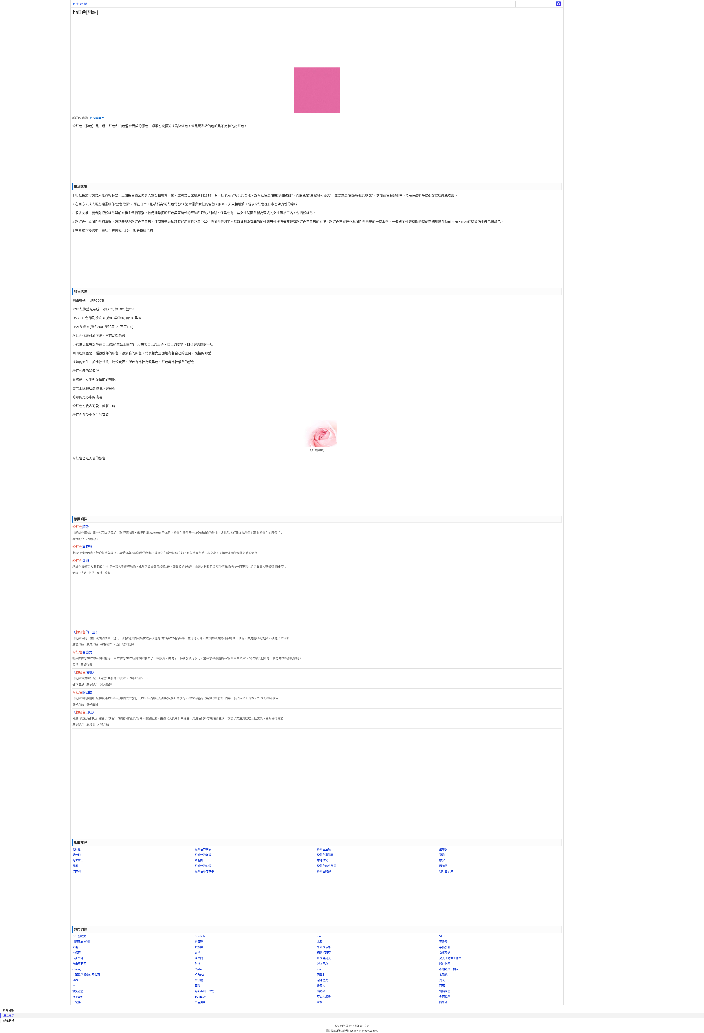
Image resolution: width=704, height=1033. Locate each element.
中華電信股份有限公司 (86, 974)
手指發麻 (444, 947)
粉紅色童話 (324, 849)
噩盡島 (443, 941)
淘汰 (442, 980)
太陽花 (443, 974)
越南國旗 (322, 963)
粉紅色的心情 (203, 865)
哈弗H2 (199, 974)
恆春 (75, 980)
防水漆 (443, 1002)
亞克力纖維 (324, 996)
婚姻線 (199, 947)
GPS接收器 (79, 936)
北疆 (319, 941)
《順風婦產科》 (82, 941)
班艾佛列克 (324, 958)
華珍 (197, 985)
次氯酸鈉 (444, 952)
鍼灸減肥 (77, 991)
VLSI (442, 936)
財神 (197, 963)
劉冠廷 (199, 941)
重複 (319, 1002)
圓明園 (199, 860)
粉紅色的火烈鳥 (326, 865)
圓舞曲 (321, 974)
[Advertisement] (181, 41)
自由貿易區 (79, 963)
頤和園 (443, 865)
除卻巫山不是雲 (204, 991)
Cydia (198, 969)
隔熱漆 (321, 991)
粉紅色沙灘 (446, 871)
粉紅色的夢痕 (203, 849)
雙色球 (76, 854)
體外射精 (444, 963)
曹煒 (442, 854)
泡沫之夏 (322, 980)
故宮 (442, 860)
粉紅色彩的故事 (204, 871)
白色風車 (200, 1002)
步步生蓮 (77, 958)
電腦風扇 (444, 991)
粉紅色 (76, 849)
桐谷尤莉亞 (324, 952)
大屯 (75, 947)
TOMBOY (201, 996)
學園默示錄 (324, 947)
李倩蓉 (76, 952)
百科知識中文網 (360, 1025)
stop (319, 936)
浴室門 (199, 958)
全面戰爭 (444, 996)
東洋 (197, 952)
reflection (77, 996)
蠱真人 (321, 985)
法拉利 (76, 871)
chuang (76, 969)
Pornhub (200, 936)
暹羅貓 (443, 849)
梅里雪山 (77, 860)
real (319, 969)
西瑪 (442, 985)
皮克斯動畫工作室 (450, 958)
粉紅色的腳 (324, 871)
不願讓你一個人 (449, 969)
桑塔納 (199, 980)
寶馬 (75, 865)
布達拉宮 (322, 860)
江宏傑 (76, 1002)
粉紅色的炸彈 (203, 854)
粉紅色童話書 (325, 854)
